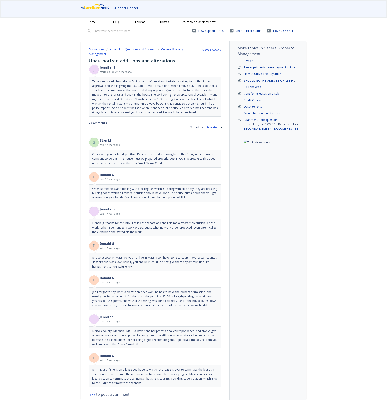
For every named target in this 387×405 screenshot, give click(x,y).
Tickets (164, 22)
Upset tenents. (253, 106)
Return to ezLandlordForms (199, 22)
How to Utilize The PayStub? (262, 74)
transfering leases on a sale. (262, 93)
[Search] (89, 31)
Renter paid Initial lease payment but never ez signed (278, 67)
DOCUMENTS (283, 128)
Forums (140, 22)
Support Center (125, 8)
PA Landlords (252, 87)
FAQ (116, 22)
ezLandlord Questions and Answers (133, 49)
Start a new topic (211, 50)
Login (92, 395)
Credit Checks (252, 100)
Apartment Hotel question (261, 120)
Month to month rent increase (263, 113)
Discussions (96, 49)
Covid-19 (249, 61)
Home (92, 22)
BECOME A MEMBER (257, 128)
